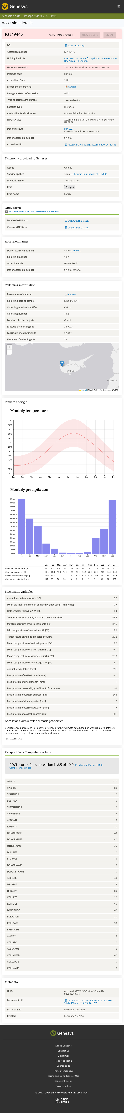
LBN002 (68, 128)
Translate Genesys (63, 1070)
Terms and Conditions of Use (63, 1075)
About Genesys (63, 1045)
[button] (62, 363)
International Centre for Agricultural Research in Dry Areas (90, 59)
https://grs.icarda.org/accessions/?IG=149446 (92, 144)
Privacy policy (63, 1085)
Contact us (63, 1050)
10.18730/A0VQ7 (76, 45)
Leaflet (84, 390)
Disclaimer (63, 1055)
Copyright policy (63, 1080)
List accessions (14, 738)
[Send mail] (6, 211)
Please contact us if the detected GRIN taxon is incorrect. (34, 211)
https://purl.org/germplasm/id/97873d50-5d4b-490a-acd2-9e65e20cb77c (88, 1002)
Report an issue (63, 1060)
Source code (63, 1065)
